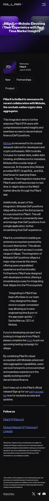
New (7, 80)
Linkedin (8, 431)
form (30, 340)
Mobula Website (12, 427)
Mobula (7, 143)
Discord (19, 419)
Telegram (31, 427)
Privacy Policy (8, 494)
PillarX (6, 419)
